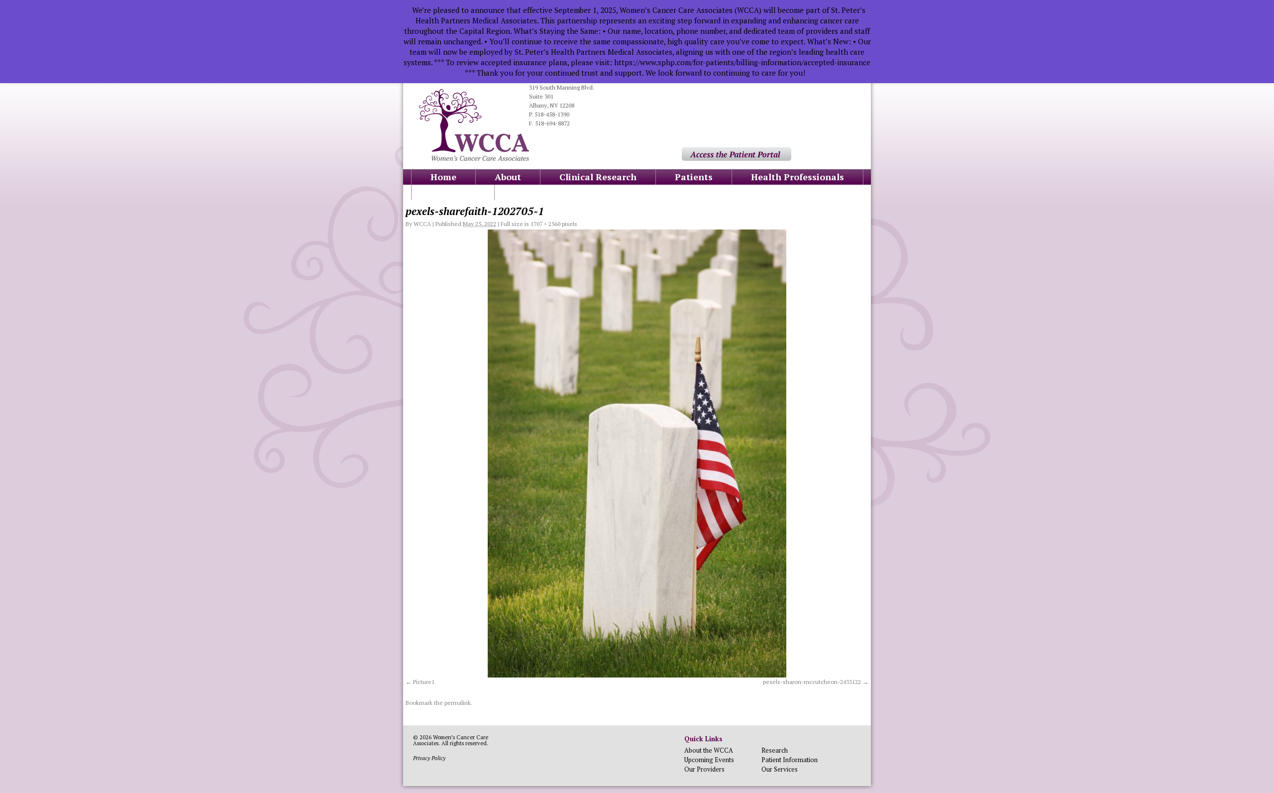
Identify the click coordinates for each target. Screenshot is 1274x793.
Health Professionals (797, 177)
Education (452, 192)
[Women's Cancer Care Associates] (474, 158)
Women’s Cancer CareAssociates (450, 740)
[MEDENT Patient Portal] (736, 158)
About (508, 177)
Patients (694, 177)
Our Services (779, 769)
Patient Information (789, 759)
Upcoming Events (709, 759)
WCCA (422, 223)
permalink (457, 702)
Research (774, 750)
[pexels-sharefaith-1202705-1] (637, 453)
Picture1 (423, 681)
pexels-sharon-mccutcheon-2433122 (812, 681)
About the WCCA (708, 750)
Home (443, 177)
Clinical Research (598, 177)
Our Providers (704, 769)
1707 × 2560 (545, 223)
